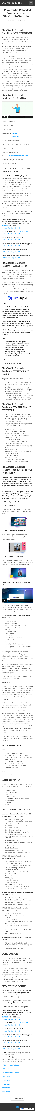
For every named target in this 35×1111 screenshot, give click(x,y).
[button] (31, 3)
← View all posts (17, 1099)
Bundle (24, 20)
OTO (17, 1107)
